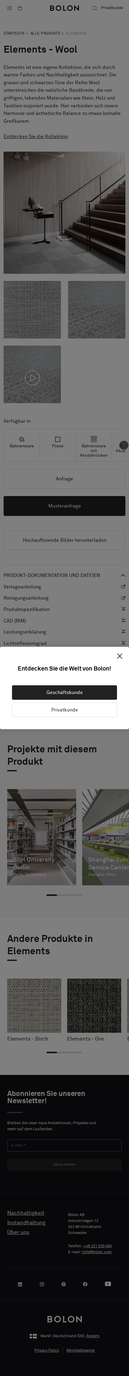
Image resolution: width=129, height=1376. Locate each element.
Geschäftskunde (64, 692)
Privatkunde (64, 710)
